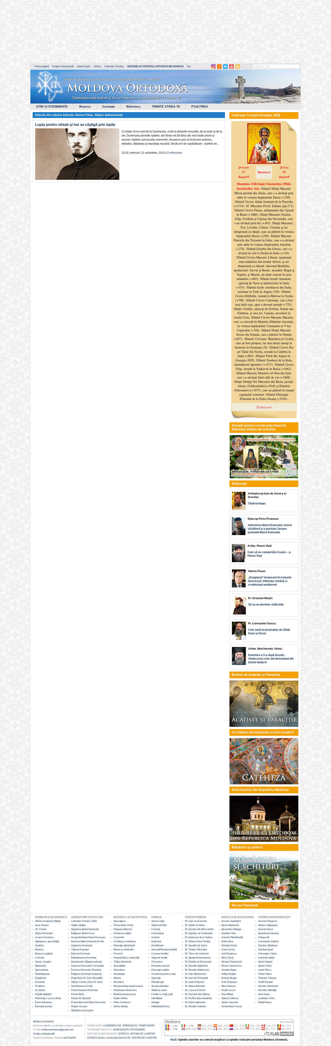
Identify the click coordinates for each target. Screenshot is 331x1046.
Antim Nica (227, 941)
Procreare (156, 961)
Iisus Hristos (42, 925)
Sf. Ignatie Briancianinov (198, 957)
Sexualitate (119, 965)
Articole (68, 115)
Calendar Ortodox (114, 66)
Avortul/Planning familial (164, 949)
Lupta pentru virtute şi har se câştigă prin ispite (75, 125)
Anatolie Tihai (228, 933)
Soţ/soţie (156, 978)
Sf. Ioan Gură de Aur (196, 921)
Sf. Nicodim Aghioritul (196, 965)
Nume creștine (43, 961)
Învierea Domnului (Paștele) (86, 969)
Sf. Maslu (40, 990)
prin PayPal (69, 1037)
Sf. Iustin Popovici (194, 982)
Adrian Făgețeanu (268, 925)
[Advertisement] (137, 31)
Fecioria (155, 929)
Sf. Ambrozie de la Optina (198, 937)
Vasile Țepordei (229, 1002)
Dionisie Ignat (265, 949)
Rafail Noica (264, 1002)
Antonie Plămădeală (232, 937)
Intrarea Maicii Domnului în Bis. (88, 941)
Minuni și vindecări (123, 949)
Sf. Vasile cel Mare (195, 925)
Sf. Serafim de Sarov (196, 945)
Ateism (117, 978)
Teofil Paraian (265, 982)
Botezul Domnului (80, 953)
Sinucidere (119, 969)
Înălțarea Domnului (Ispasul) (86, 973)
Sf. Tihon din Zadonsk (197, 953)
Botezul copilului (43, 953)
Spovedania (41, 969)
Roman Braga (228, 978)
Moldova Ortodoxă (43, 1021)
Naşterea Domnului (81, 945)
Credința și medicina (124, 941)
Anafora (39, 945)
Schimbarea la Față (81, 986)
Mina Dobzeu (228, 986)
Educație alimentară (124, 945)
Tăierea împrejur (80, 949)
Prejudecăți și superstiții (126, 957)
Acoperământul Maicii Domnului (88, 937)
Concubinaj (157, 933)
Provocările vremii (123, 925)
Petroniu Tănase (267, 978)
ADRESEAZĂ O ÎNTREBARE (129, 1029)
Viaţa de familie (159, 957)
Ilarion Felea (84, 115)
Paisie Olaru (265, 973)
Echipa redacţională (43, 1033)
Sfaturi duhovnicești (109, 115)
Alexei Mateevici (230, 925)
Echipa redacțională (63, 66)
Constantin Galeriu (268, 941)
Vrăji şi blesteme (122, 961)
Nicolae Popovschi (231, 961)
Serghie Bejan (228, 969)
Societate (108, 106)
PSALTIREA (199, 106)
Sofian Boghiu (228, 973)
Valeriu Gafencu (230, 998)
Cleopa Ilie (264, 937)
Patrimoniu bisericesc (125, 990)
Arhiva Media (120, 1006)
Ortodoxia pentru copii (163, 973)
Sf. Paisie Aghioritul (195, 1002)
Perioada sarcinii (160, 965)
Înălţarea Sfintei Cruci (82, 933)
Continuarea (174, 152)
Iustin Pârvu (264, 969)
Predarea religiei (122, 933)
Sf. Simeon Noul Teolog (197, 941)
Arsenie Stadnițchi (231, 921)
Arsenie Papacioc (267, 921)
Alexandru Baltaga (231, 929)
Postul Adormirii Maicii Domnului (88, 1002)
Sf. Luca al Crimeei (195, 990)
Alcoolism (118, 982)
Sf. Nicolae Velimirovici (197, 969)
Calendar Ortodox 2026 (84, 921)
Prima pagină (42, 66)
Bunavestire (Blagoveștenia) (86, 961)
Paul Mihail (227, 994)
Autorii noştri (84, 66)
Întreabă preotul (43, 1006)
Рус (189, 66)
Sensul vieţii (157, 921)
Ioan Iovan (264, 994)
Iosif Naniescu (229, 953)
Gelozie (155, 937)
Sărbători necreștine (82, 1010)
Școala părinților (160, 986)
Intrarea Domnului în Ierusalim (87, 965)
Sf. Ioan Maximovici (195, 973)
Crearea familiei (159, 953)
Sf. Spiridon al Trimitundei (198, 933)
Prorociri (118, 953)
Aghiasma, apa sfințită (47, 941)
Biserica (85, 106)
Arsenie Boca (265, 929)
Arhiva (97, 66)
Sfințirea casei (159, 990)
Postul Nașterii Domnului (84, 990)
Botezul (39, 949)
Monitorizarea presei (124, 994)
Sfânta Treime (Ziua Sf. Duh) (86, 982)
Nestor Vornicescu (231, 965)
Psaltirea (40, 986)
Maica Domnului (43, 933)
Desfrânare (157, 945)
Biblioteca (133, 106)
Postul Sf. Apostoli (81, 998)
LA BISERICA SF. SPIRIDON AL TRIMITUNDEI (128, 1025)
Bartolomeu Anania (268, 933)
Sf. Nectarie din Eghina (197, 994)
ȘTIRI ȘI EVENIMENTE (52, 106)
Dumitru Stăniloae (267, 945)
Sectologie (119, 973)
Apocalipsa (119, 921)
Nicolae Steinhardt (268, 986)
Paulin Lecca (228, 990)
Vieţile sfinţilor (78, 925)
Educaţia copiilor (160, 969)
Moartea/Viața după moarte (128, 986)
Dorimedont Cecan (231, 1006)
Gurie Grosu (228, 949)
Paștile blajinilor (43, 994)
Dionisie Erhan (229, 945)
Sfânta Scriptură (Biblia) (48, 921)
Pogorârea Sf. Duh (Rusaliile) (87, 978)
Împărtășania (42, 973)
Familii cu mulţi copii (162, 994)
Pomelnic (40, 982)
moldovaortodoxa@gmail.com (57, 1029)
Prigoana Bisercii (122, 929)
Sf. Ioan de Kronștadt (196, 978)
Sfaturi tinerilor (159, 925)
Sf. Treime (40, 929)
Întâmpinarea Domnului (83, 957)
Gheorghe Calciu (267, 953)
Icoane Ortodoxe (44, 937)
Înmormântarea (43, 1002)
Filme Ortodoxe (121, 1002)
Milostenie (40, 965)
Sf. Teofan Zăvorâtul (196, 949)
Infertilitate (156, 998)
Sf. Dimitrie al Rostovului (198, 961)
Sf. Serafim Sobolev (195, 1006)
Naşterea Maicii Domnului (85, 929)
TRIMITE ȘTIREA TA (166, 106)
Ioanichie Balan (266, 957)
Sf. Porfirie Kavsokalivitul (198, 998)
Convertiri (118, 937)
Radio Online (120, 998)
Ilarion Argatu (265, 961)
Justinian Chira (266, 998)
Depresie (156, 941)
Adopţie (155, 1002)
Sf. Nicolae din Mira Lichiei (199, 929)
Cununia (39, 957)
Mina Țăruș (227, 957)
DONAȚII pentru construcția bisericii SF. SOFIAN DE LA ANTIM (121, 1037)
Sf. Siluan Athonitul (195, 986)
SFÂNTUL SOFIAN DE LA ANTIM (136, 1033)
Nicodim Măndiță (267, 990)
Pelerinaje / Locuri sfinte (48, 998)
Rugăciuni (40, 978)
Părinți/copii (157, 982)
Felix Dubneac (229, 982)
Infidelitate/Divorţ (160, 1006)
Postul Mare (77, 994)
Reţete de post (79, 1006)
